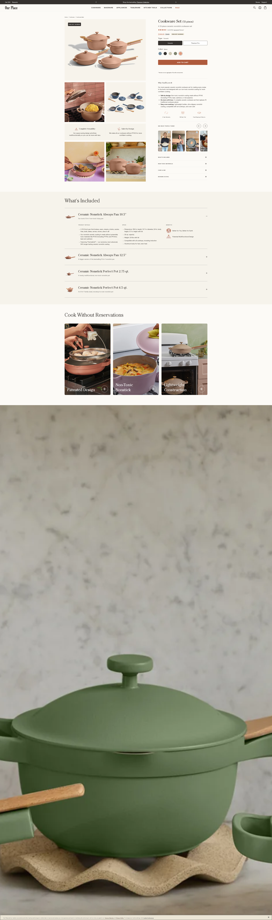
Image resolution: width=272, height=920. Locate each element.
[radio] (160, 54)
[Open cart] (265, 7)
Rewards (15, 2)
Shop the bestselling (136, 2)
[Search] (255, 7)
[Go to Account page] (260, 7)
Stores (258, 2)
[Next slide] (205, 126)
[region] (136, 917)
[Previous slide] (199, 126)
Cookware (71, 17)
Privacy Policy (120, 918)
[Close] (268, 917)
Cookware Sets (80, 17)
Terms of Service (109, 918)
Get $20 (7, 2)
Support (264, 2)
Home (66, 17)
